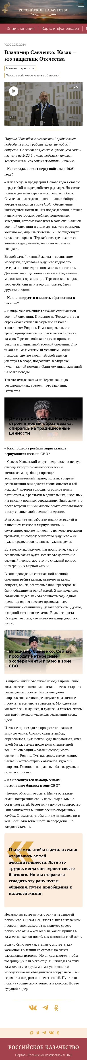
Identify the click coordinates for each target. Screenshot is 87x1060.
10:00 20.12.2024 (15, 44)
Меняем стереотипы (20, 68)
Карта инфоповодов (60, 28)
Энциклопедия (21, 28)
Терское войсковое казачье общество (32, 75)
